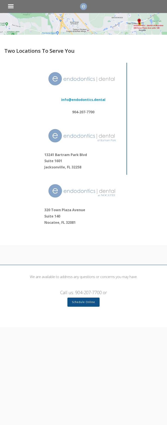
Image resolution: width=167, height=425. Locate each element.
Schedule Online (83, 302)
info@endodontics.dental (83, 99)
